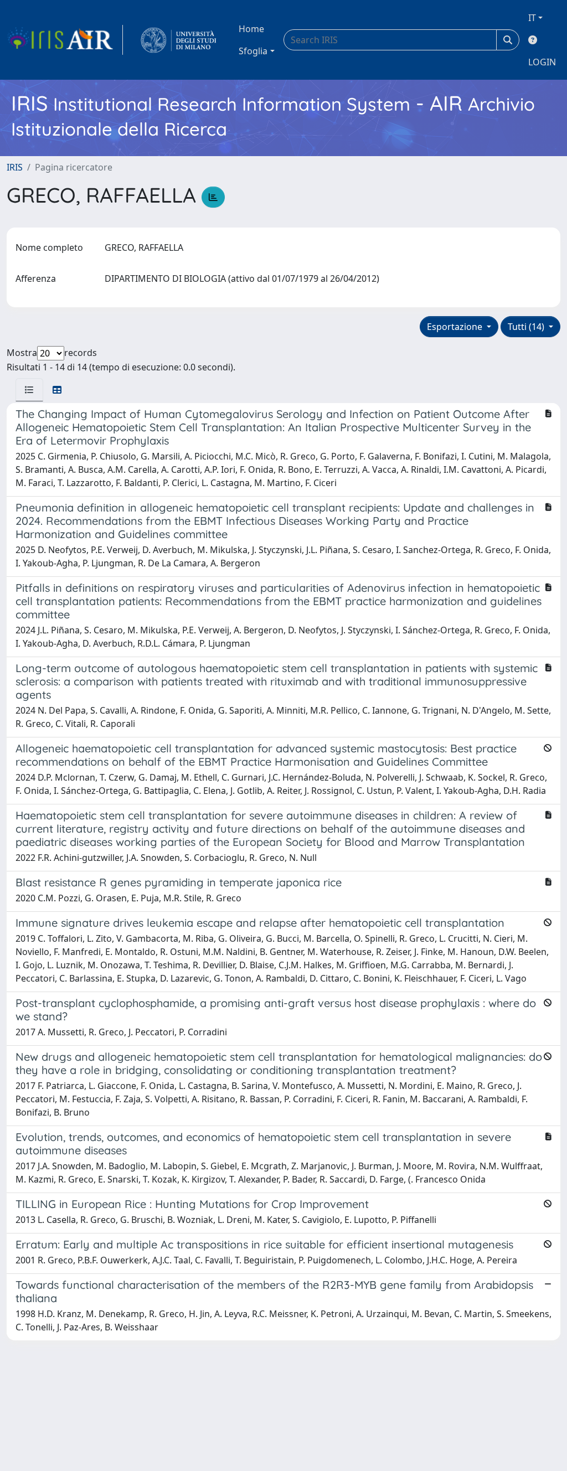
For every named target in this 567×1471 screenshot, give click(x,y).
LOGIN (542, 62)
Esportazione (455, 327)
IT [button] (532, 18)
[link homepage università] (178, 40)
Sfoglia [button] (253, 51)
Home (251, 29)
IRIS (15, 167)
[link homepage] (65, 40)
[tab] (29, 389)
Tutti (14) (527, 327)
